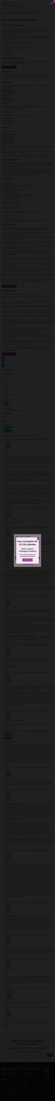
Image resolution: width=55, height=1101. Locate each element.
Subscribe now (27, 560)
